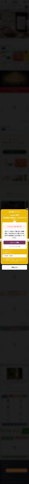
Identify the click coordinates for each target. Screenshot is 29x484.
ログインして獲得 (14, 242)
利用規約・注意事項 (9, 255)
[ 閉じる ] (14, 267)
